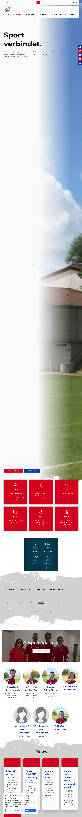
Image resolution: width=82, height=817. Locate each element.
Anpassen (9, 810)
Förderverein (43, 14)
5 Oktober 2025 (12, 782)
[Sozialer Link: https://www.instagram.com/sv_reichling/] (76, 3)
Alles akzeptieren (30, 810)
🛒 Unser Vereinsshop (58, 14)
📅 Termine (72, 14)
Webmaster (12, 780)
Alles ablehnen (19, 810)
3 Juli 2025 (30, 782)
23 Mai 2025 (69, 792)
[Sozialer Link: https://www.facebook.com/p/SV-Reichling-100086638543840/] (73, 3)
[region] (20, 803)
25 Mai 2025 (50, 782)
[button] (31, 611)
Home (8, 14)
